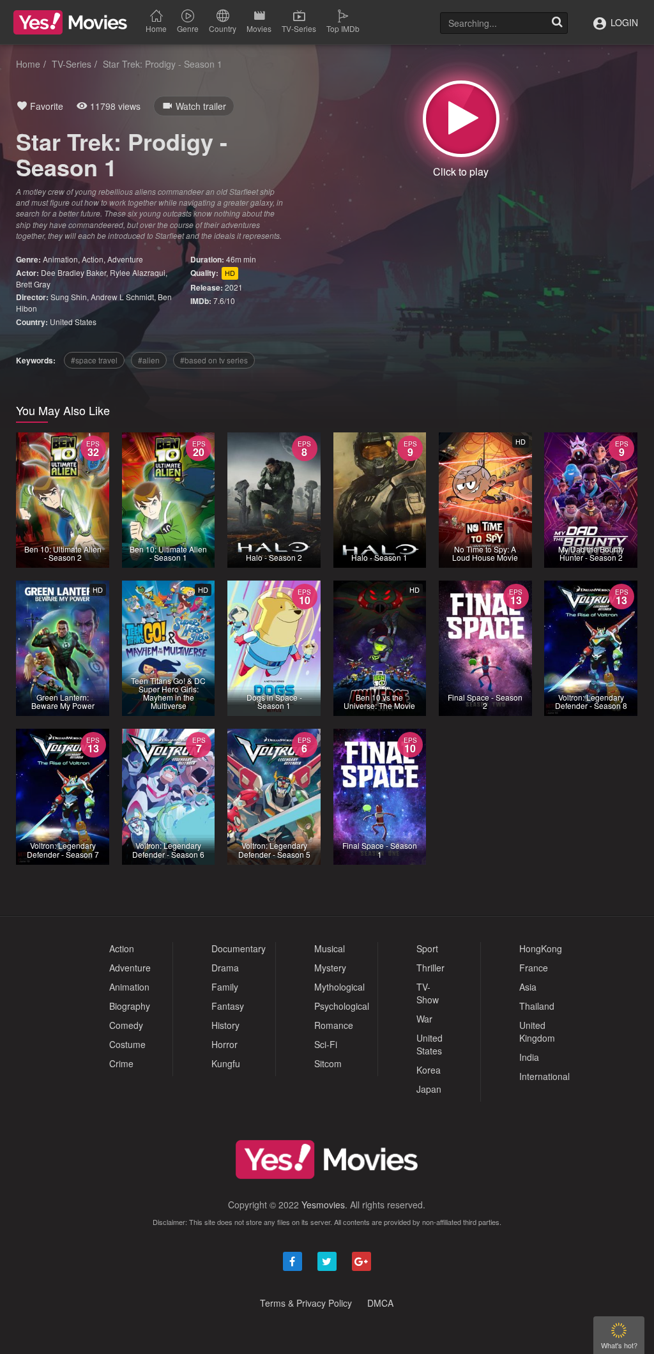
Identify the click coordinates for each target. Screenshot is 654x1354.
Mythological (339, 986)
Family (224, 986)
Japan (428, 1089)
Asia (527, 986)
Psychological (341, 1006)
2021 (234, 287)
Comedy (126, 1025)
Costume (127, 1044)
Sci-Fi (325, 1044)
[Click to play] (461, 118)
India (529, 1057)
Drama (225, 967)
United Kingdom (537, 1031)
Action (92, 259)
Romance (333, 1025)
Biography (129, 1006)
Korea (428, 1069)
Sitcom (328, 1063)
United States (73, 321)
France (533, 967)
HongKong (540, 948)
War (424, 1018)
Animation (60, 259)
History (225, 1025)
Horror (224, 1044)
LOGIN (623, 22)
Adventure (125, 259)
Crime (121, 1063)
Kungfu (225, 1063)
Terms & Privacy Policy (306, 1303)
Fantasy (227, 1006)
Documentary (238, 948)
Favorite (45, 106)
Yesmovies (323, 1204)
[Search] (557, 23)
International (544, 1076)
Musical (329, 948)
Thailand (536, 1006)
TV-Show (427, 993)
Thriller (430, 967)
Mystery (330, 967)
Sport (427, 948)
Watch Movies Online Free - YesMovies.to (70, 22)
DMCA (380, 1303)
